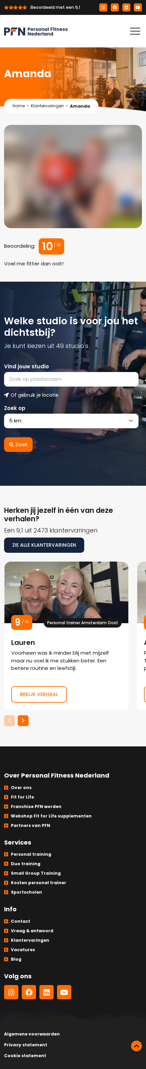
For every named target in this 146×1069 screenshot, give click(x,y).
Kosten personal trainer (38, 883)
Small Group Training (36, 873)
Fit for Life (22, 797)
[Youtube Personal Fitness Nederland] (138, 7)
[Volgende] (23, 720)
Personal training (31, 854)
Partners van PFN (30, 825)
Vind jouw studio (26, 366)
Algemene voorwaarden (32, 1034)
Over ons (21, 787)
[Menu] (135, 31)
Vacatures (23, 950)
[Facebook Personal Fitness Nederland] (115, 7)
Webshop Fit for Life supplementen (51, 816)
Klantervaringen (47, 106)
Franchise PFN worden (36, 806)
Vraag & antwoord (32, 931)
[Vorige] (9, 720)
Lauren (66, 636)
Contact (20, 921)
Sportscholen (26, 892)
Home (19, 106)
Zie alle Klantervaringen (44, 545)
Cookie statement (25, 1056)
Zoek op (14, 408)
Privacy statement (25, 1045)
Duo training (25, 864)
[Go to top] (136, 1046)
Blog (16, 959)
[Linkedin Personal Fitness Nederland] (126, 7)
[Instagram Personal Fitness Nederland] (103, 7)
